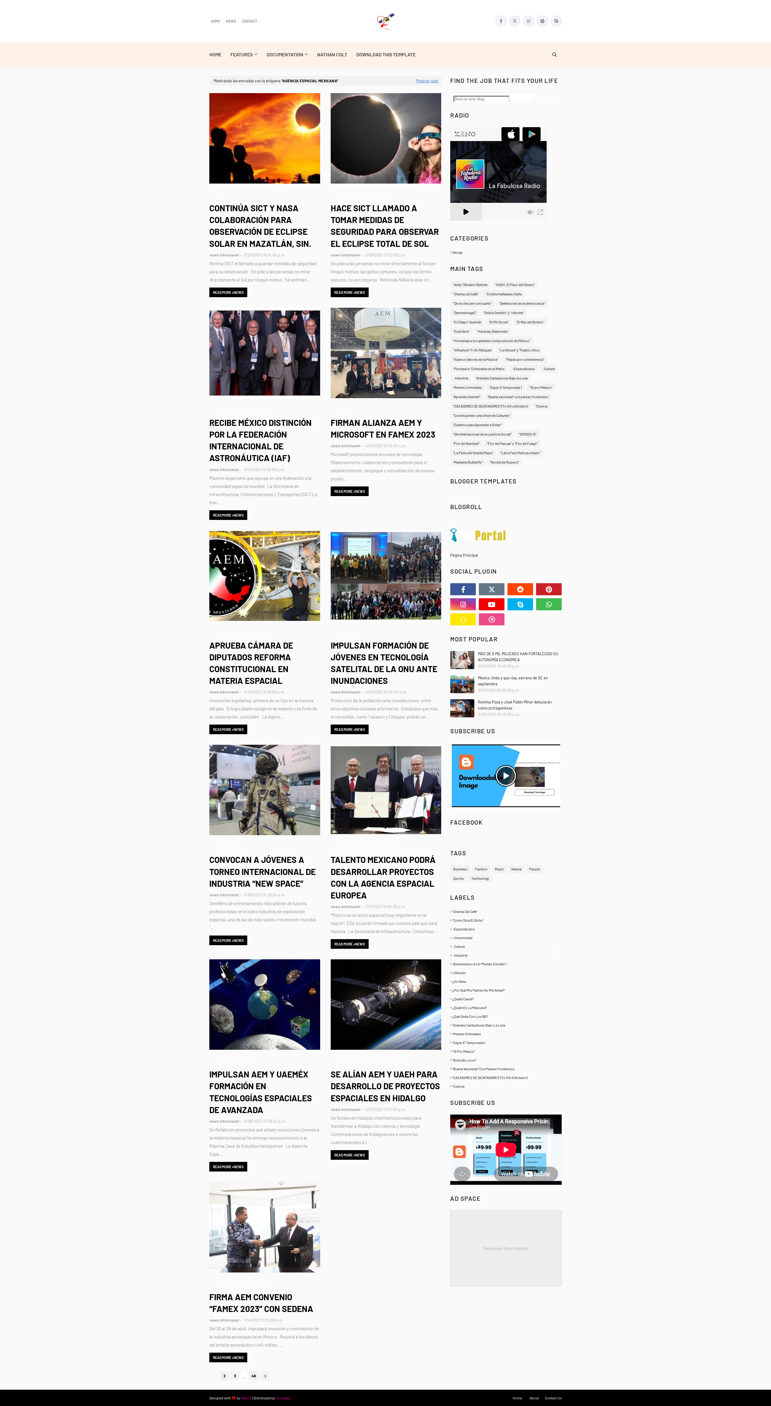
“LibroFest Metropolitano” (520, 453)
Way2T (246, 1398)
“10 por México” (540, 387)
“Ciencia (541, 406)
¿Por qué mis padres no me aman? (506, 990)
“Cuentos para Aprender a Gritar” (477, 425)
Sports (458, 878)
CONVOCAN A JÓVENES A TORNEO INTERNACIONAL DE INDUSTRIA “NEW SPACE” (262, 871)
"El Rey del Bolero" (530, 322)
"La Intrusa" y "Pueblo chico (519, 350)
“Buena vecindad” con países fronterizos (518, 397)
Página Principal (464, 555)
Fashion (481, 869)
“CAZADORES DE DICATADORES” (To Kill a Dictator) (490, 406)
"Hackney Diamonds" (492, 331)
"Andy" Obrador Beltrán (470, 284)
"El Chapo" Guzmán (467, 322)
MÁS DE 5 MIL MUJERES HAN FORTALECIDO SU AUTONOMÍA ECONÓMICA (518, 656)
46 (253, 1375)
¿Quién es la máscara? (506, 1007)
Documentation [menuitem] (285, 54)
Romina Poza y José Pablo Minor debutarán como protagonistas (515, 705)
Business (460, 869)
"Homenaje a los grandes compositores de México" (491, 340)
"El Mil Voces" (499, 322)
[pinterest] (542, 21)
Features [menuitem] (241, 54)
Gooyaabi (283, 1398)
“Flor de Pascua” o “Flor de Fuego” (512, 443)
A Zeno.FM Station (465, 223)
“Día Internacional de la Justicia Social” (482, 434)
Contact (249, 21)
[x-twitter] (514, 21)
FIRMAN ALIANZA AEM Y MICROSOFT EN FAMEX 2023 (383, 428)
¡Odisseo (506, 972)
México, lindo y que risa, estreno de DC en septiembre (513, 680)
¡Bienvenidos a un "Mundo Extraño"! (506, 964)
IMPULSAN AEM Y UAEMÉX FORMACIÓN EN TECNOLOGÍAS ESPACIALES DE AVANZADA (260, 1092)
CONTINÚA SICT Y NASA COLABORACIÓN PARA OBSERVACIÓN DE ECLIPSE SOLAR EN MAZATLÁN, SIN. (260, 226)
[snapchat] (463, 619)
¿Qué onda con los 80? (506, 1016)
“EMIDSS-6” (527, 434)
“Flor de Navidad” (466, 443)
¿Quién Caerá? (506, 999)
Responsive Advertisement (506, 1248)
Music (499, 869)
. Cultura (548, 368)
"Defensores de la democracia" (522, 303)
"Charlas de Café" (465, 294)
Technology (480, 878)
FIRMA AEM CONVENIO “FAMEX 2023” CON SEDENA (261, 1303)
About (534, 1398)
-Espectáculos (523, 368)
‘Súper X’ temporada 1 (505, 387)
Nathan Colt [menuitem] (332, 54)
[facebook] (500, 21)
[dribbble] (491, 619)
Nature (516, 869)
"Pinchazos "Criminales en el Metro (479, 368)
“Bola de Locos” (506, 1060)
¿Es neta (506, 981)
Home (215, 21)
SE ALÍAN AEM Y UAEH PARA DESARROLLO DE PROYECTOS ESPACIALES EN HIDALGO (385, 1086)
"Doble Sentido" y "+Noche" (504, 312)
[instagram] (528, 21)
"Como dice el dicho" (506, 920)
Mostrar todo (427, 80)
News (231, 21)
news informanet (224, 255)
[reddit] (520, 589)
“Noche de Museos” (504, 462)
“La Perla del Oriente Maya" (473, 453)
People (534, 869)
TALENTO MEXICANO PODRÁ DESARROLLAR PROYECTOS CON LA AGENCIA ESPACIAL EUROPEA (383, 877)
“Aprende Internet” (466, 397)
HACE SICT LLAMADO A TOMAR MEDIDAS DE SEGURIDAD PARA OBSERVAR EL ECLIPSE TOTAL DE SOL (385, 226)
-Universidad (506, 938)
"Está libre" (461, 331)
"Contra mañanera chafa (504, 294)
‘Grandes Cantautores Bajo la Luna (502, 378)
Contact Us (553, 1398)
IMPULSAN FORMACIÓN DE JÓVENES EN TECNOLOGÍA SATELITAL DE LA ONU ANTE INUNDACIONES (384, 663)
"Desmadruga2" (464, 312)
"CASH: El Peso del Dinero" (515, 284)
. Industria (460, 378)
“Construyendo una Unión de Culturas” (481, 415)
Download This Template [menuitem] (386, 54)
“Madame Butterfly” (467, 462)
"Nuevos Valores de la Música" (475, 359)
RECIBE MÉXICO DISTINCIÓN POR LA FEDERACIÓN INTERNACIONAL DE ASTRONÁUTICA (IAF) (260, 440)
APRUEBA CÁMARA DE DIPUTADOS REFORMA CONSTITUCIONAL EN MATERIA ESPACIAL (251, 663)
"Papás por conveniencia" (525, 359)
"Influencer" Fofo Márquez (472, 350)
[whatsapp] (549, 604)
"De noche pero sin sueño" (472, 303)
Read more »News (228, 292)
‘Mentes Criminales (467, 387)
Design (506, 252)
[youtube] (491, 604)
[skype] (556, 21)
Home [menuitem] (215, 54)
